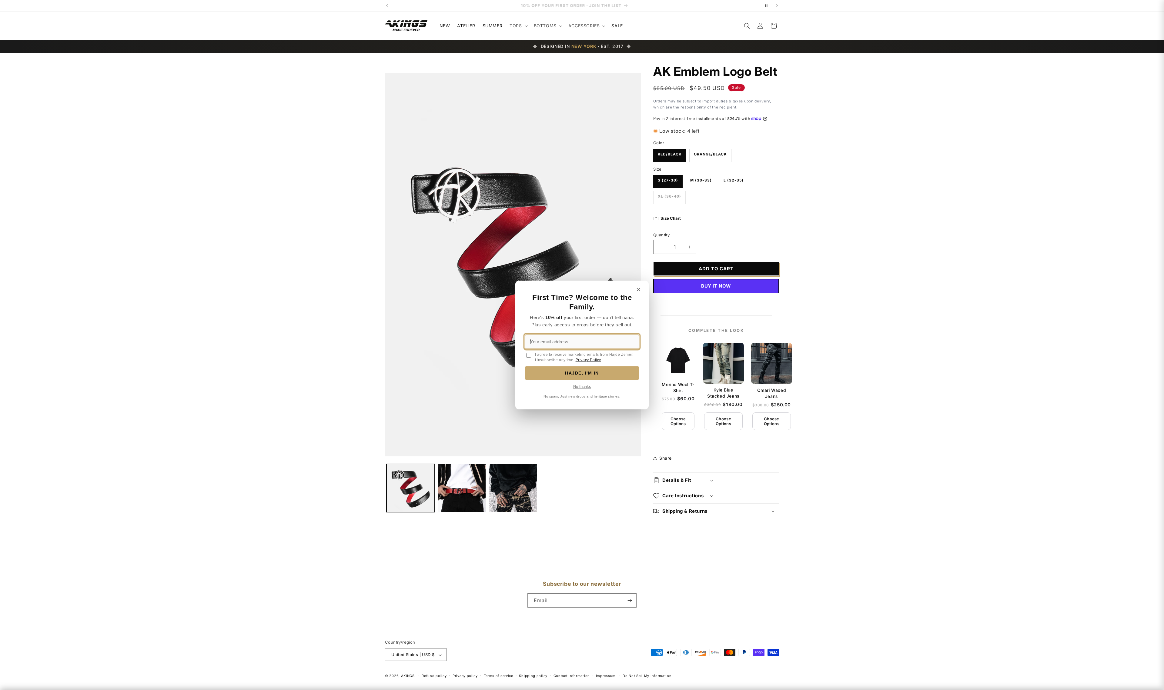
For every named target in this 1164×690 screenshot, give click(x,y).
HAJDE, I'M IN (582, 373)
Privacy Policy (588, 360)
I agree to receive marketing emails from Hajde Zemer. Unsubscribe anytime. (584, 357)
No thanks (582, 386)
